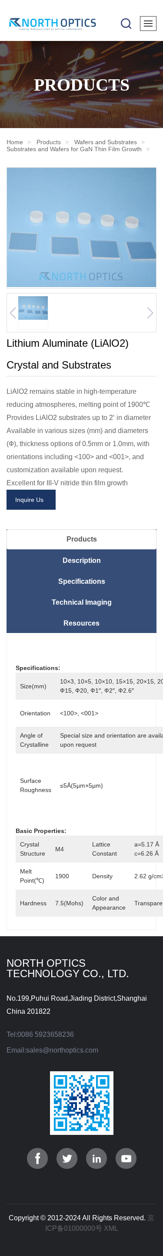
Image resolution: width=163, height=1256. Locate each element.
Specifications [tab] (81, 581)
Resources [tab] (81, 623)
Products (49, 142)
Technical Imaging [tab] (82, 602)
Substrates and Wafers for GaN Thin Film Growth (74, 149)
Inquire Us (31, 499)
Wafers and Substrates (105, 142)
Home (15, 142)
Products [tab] (82, 539)
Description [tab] (82, 560)
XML (111, 1228)
